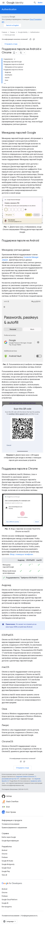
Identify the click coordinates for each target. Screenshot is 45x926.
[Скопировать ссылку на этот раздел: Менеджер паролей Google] (38, 133)
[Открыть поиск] (35, 2)
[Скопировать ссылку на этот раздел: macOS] (11, 667)
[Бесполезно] (33, 39)
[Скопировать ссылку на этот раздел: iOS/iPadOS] (15, 635)
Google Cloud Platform (9, 899)
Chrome (4, 854)
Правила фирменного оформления (14, 827)
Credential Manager (31, 257)
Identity (19, 2)
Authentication (9, 9)
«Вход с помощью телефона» (21, 554)
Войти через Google (9, 837)
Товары (12, 32)
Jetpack (5, 260)
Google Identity (23, 32)
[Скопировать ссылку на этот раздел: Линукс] (11, 725)
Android (4, 850)
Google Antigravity (8, 864)
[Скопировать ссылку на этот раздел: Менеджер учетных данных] (32, 250)
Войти (40, 3)
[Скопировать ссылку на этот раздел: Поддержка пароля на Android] (4, 244)
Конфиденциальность (29, 916)
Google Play (6, 871)
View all (4, 875)
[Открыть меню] (3, 2)
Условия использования (10, 824)
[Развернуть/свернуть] (14, 59)
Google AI (5, 903)
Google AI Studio (7, 861)
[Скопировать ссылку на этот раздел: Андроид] (13, 585)
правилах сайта (36, 781)
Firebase (5, 857)
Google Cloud (6, 868)
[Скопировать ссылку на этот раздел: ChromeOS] (15, 741)
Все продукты (7, 907)
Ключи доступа (10, 35)
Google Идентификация (10, 841)
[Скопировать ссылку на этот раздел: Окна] (9, 709)
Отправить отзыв (10, 44)
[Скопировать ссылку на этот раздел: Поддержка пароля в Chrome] (40, 469)
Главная (4, 32)
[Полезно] (30, 39)
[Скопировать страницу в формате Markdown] (21, 53)
